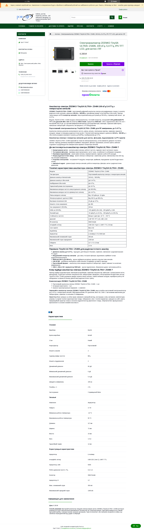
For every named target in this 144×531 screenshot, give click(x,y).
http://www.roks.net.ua (26, 87)
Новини (111, 26)
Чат (137, 526)
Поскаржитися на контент (68, 528)
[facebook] (49, 312)
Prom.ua (81, 526)
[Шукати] (112, 17)
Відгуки (70, 26)
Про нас (80, 26)
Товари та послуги (36, 26)
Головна (22, 26)
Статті (99, 26)
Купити (90, 64)
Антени (57, 34)
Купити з (110, 64)
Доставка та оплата (56, 26)
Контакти (90, 26)
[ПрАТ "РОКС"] (25, 21)
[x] (51, 312)
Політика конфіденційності (83, 528)
